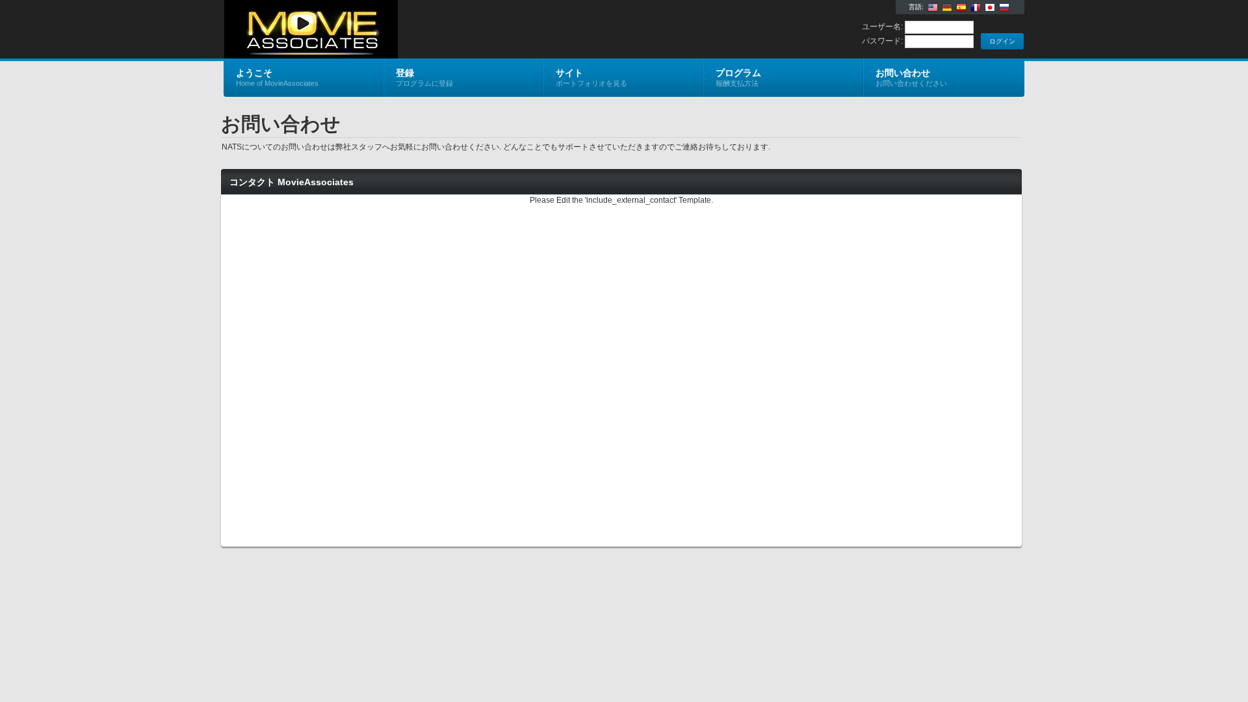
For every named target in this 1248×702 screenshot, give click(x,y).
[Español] (961, 8)
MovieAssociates (378, 30)
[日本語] (990, 8)
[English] (933, 8)
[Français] (975, 8)
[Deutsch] (947, 8)
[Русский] (1004, 8)
